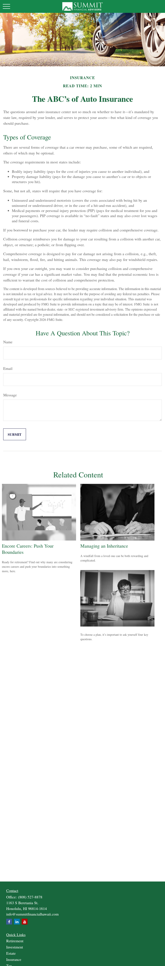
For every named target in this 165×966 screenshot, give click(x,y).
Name (7, 341)
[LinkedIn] (17, 922)
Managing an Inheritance (104, 546)
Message (10, 394)
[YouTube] (25, 922)
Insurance (13, 959)
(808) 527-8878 (30, 896)
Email (7, 368)
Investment (14, 947)
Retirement (14, 940)
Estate (11, 953)
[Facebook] (9, 922)
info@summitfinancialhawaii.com (32, 914)
